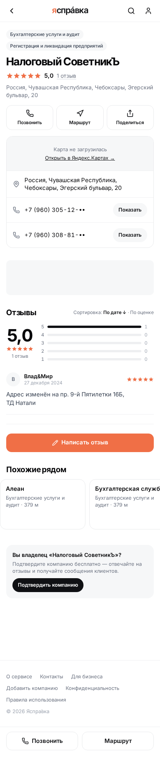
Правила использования (36, 700)
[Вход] (148, 10)
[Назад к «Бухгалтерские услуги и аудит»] (11, 10)
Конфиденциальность (92, 688)
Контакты (51, 676)
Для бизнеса (87, 676)
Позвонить (29, 122)
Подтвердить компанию (48, 585)
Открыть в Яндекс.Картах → (80, 158)
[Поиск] (131, 10)
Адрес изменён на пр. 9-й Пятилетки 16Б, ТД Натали (65, 398)
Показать (130, 210)
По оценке (142, 312)
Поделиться (130, 122)
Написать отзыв (84, 442)
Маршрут (79, 122)
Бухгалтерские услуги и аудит (45, 34)
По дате (115, 312)
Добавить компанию (32, 688)
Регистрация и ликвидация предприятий (56, 46)
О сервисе (19, 676)
